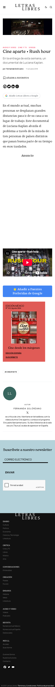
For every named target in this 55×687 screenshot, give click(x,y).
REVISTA (7, 623)
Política (6, 528)
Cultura (6, 525)
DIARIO (6, 521)
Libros (5, 552)
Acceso (6, 644)
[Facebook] (5, 86)
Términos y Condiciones (27, 685)
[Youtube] (13, 667)
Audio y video (9, 47)
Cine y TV (22, 47)
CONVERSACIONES (11, 567)
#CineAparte (11, 372)
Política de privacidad (45, 685)
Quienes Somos (9, 654)
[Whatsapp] (17, 86)
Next (41, 331)
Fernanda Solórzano (28, 408)
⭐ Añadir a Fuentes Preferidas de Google (27, 291)
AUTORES (37, 435)
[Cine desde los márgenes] (24, 329)
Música (5, 555)
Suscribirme (7, 647)
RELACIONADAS (12, 435)
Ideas (5, 597)
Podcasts (6, 616)
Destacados (7, 633)
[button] (6, 7)
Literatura (7, 538)
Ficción (5, 584)
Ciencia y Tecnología (11, 535)
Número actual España (11, 629)
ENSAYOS (7, 591)
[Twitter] (9, 86)
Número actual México (11, 626)
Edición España (13, 353)
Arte (4, 559)
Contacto (6, 661)
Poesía (5, 580)
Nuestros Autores (9, 658)
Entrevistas (7, 570)
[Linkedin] (13, 86)
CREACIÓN (7, 577)
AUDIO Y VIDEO (9, 609)
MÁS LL (6, 641)
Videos (32, 47)
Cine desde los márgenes (24, 347)
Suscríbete (12, 357)
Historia (6, 594)
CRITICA (6, 545)
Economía (7, 531)
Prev (6, 331)
